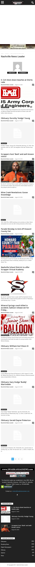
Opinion (3, 219)
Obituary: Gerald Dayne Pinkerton (16, 420)
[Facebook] (17, 495)
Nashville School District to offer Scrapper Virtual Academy (15, 268)
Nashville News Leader (7, 84)
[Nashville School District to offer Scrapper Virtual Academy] (17, 284)
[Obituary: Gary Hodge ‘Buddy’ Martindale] (17, 399)
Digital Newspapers (6, 547)
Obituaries (3, 143)
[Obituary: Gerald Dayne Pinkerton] (17, 435)
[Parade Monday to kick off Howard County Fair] (17, 246)
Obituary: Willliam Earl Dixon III (14, 346)
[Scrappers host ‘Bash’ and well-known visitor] (17, 171)
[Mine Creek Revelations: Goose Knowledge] (17, 210)
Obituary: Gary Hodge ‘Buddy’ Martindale (14, 383)
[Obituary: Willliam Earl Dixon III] (17, 361)
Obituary (3, 550)
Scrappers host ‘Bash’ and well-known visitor (17, 155)
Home (2, 53)
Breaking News (5, 107)
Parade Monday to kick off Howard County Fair (16, 230)
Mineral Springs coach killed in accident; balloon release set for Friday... (15, 307)
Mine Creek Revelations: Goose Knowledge (14, 193)
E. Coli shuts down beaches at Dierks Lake (17, 81)
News (2, 555)
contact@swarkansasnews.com (20, 491)
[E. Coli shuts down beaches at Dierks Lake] (17, 97)
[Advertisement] (17, 23)
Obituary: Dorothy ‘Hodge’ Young (15, 118)
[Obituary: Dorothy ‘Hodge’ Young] (17, 133)
